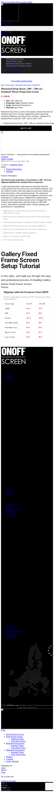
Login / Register (12, 761)
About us (9, 377)
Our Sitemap (11, 516)
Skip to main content (24, 2)
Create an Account (8, 781)
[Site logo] (10, 20)
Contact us (10, 379)
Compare (9, 759)
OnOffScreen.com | (13, 705)
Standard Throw (17, 739)
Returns (9, 507)
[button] (27, 434)
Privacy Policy (12, 505)
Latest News (11, 514)
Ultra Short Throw (18, 741)
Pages (8, 374)
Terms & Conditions (14, 509)
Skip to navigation (8, 2)
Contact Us (10, 511)
